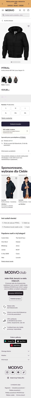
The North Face (20, 238)
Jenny (17, 246)
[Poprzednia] (2, 4)
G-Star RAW (5, 253)
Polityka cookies (10, 395)
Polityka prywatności (14, 390)
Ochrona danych (20, 395)
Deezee (18, 242)
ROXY (18, 249)
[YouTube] (13, 372)
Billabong (4, 246)
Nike (2, 257)
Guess (18, 253)
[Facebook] (18, 372)
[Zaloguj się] (20, 10)
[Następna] (29, 4)
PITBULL (5, 68)
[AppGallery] (15, 345)
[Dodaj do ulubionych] (29, 26)
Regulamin (7, 388)
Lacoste (18, 257)
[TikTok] (24, 372)
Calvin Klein (5, 238)
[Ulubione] (24, 10)
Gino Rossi (4, 242)
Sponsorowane (4, 175)
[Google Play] (9, 341)
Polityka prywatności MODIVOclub (14, 392)
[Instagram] (7, 372)
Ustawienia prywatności (18, 388)
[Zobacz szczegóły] (29, 151)
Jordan (3, 249)
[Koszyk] (28, 10)
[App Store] (21, 341)
